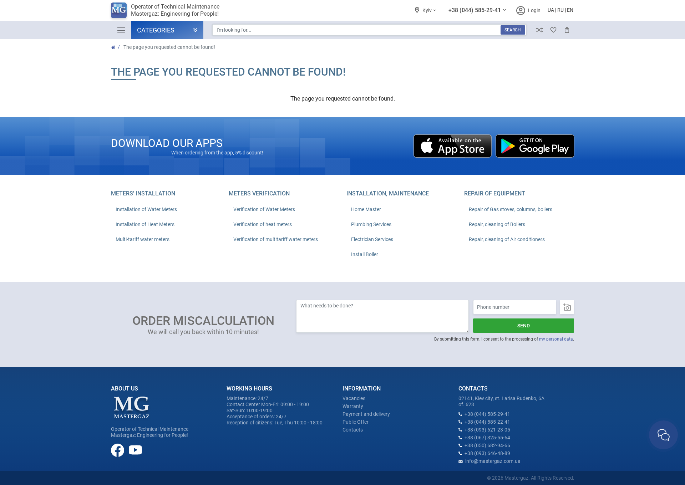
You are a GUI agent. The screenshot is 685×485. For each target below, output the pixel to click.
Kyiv (427, 10)
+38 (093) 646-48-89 (487, 453)
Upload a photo (567, 307)
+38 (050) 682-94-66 (487, 445)
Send (523, 325)
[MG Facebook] (118, 450)
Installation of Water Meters (146, 209)
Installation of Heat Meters (145, 224)
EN (570, 10)
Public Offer (355, 422)
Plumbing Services (371, 224)
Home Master (366, 209)
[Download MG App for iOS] (453, 145)
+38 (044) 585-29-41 (475, 10)
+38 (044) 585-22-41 (487, 422)
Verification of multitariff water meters (275, 239)
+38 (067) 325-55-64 (487, 437)
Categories (155, 30)
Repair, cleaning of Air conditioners (507, 239)
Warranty (352, 406)
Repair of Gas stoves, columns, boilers (510, 209)
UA (551, 10)
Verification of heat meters (262, 224)
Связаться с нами (663, 434)
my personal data (556, 339)
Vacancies (353, 398)
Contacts (352, 430)
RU (560, 10)
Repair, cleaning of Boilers (497, 224)
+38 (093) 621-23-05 (487, 430)
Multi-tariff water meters (142, 239)
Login (534, 10)
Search (512, 29)
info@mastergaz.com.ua (493, 461)
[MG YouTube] (135, 450)
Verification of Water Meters (264, 209)
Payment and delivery (366, 414)
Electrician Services (372, 239)
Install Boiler (364, 254)
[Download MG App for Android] (535, 145)
